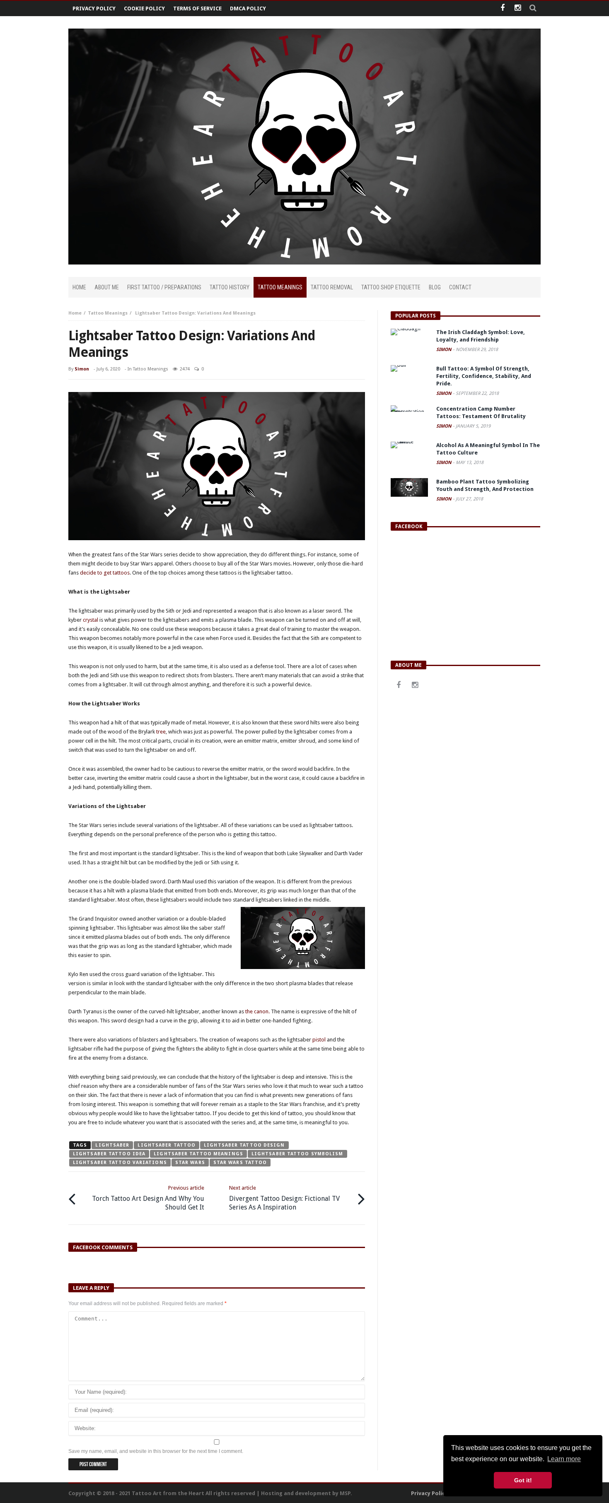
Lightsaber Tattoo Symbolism (297, 1154)
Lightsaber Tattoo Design (244, 1145)
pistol (319, 1039)
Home (75, 313)
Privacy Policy (94, 8)
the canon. (257, 1011)
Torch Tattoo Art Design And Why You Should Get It (148, 1198)
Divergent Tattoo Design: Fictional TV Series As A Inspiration (284, 1198)
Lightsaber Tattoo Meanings (198, 1154)
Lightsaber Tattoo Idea (109, 1154)
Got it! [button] (523, 1480)
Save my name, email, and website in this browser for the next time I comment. (155, 1451)
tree (161, 732)
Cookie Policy (144, 8)
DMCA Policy (248, 8)
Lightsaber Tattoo (167, 1145)
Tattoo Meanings (108, 313)
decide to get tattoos (105, 573)
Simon (82, 369)
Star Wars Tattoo (240, 1162)
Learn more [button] (564, 1458)
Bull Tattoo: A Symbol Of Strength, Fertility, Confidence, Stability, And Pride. (483, 376)
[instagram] (517, 8)
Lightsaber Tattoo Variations (120, 1162)
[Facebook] (502, 8)
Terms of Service (197, 8)
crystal (90, 620)
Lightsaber (112, 1145)
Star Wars (190, 1162)
